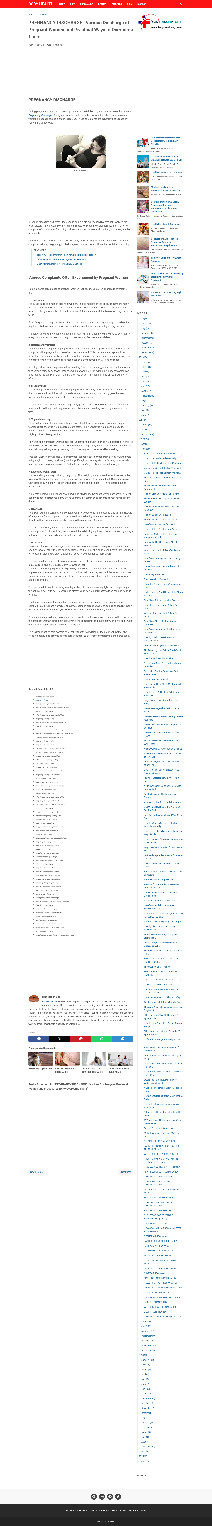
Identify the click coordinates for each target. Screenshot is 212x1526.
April (145, 371)
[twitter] (59, 1039)
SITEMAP (141, 1510)
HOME (69, 1510)
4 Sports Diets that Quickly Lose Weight (163, 921)
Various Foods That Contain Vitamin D (162, 468)
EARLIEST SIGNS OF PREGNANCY (160, 1241)
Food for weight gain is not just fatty (161, 645)
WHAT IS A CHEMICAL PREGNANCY (161, 1268)
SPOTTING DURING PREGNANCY (160, 1278)
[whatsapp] (101, 1039)
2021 (143, 420)
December (147, 352)
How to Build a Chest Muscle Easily (160, 529)
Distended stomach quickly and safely (162, 997)
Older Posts (125, 1172)
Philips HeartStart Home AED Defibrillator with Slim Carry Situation (165, 140)
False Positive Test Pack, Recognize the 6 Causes (61, 259)
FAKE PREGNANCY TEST (156, 1302)
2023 (144, 1355)
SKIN (129, 4)
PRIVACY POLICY (111, 1510)
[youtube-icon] (110, 1497)
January (147, 405)
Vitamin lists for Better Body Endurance (163, 802)
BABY (62, 4)
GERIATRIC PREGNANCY (156, 1236)
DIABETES (117, 4)
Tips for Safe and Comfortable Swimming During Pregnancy (66, 255)
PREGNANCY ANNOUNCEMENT (159, 1210)
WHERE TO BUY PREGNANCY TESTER (162, 1307)
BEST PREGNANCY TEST (156, 1311)
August (147, 333)
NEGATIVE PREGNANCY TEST (158, 1292)
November (148, 347)
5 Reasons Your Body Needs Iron (159, 900)
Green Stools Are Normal (156, 679)
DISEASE (141, 4)
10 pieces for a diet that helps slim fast (162, 1002)
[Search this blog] (182, 4)
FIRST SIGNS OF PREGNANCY (158, 1197)
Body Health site (49, 1001)
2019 (143, 357)
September (148, 338)
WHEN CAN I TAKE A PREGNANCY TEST (163, 1287)
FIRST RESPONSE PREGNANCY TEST (162, 1171)
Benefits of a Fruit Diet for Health (159, 524)
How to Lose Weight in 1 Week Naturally (163, 453)
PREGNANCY (86, 4)
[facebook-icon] (94, 1497)
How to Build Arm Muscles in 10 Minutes (163, 463)
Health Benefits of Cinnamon (165, 224)
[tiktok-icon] (118, 1497)
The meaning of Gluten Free (157, 967)
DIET (72, 4)
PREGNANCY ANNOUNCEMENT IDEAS (162, 1297)
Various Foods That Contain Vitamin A (162, 473)
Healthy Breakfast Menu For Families (161, 494)
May (145, 376)
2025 (143, 1456)
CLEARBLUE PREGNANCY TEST (159, 1250)
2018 (143, 318)
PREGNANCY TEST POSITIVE (158, 1176)
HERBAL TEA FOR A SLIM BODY (159, 984)
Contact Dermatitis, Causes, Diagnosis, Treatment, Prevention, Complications (164, 242)
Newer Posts (36, 1172)
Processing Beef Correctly (156, 579)
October (146, 343)
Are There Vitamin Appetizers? (158, 879)
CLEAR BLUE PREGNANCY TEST (159, 1141)
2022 (144, 439)
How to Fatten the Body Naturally (160, 458)
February (147, 362)
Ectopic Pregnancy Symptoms (158, 1128)
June (146, 323)
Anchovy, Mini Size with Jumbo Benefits (163, 749)
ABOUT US (80, 1510)
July (145, 328)
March (146, 367)
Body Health (41, 4)
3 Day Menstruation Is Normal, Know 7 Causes (59, 264)
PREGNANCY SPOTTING (156, 1223)
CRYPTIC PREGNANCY (155, 1273)
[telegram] (122, 1039)
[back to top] (206, 1519)
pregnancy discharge (43, 700)
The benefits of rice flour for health (160, 519)
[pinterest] (80, 1039)
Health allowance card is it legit (166, 172)
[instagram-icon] (102, 1497)
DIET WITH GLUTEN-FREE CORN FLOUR (163, 979)
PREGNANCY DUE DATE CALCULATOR (162, 1316)
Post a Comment (54, 45)
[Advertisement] (80, 72)
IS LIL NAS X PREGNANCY (156, 1246)
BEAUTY (102, 4)
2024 (143, 1417)
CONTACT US (94, 1510)
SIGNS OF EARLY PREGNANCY (158, 1255)
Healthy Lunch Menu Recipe (157, 515)
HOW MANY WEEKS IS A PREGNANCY (162, 1167)
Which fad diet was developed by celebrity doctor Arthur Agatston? (167, 276)
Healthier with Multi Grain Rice (158, 658)
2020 (143, 400)
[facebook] (38, 1039)
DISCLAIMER (128, 1510)
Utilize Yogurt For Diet (154, 574)
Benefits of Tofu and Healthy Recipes (161, 600)
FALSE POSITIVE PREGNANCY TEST (161, 1283)
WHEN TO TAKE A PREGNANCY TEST (162, 1154)
